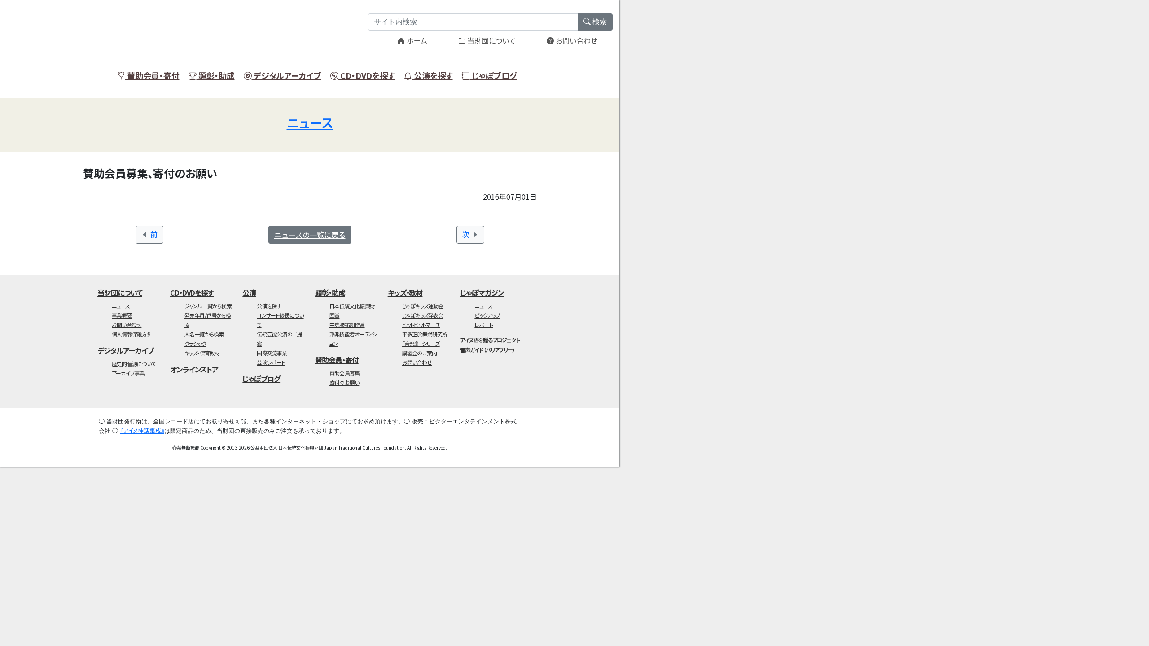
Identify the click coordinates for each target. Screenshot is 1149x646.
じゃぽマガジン (482, 292)
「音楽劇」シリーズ (421, 343)
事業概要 (122, 315)
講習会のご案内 (419, 353)
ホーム (416, 40)
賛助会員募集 (344, 373)
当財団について (490, 40)
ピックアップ (487, 315)
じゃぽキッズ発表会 (422, 315)
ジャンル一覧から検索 (208, 306)
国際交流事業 (272, 353)
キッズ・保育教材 (202, 353)
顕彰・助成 (216, 75)
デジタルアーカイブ (286, 75)
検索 (599, 22)
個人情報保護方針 (132, 334)
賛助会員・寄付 (152, 75)
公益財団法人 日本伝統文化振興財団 (117, 26)
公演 (249, 292)
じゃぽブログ (493, 75)
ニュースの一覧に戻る (310, 234)
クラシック (195, 343)
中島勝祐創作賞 (347, 324)
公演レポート (271, 362)
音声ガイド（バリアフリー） (487, 350)
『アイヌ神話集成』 (142, 430)
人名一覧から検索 (204, 334)
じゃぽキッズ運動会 (422, 306)
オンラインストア (194, 369)
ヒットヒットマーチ (421, 324)
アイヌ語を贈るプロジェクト (489, 340)
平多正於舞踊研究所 (424, 334)
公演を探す (432, 75)
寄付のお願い (344, 382)
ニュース (310, 122)
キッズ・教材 (405, 292)
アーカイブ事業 (128, 373)
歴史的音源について (134, 363)
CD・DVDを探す (366, 75)
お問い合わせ (575, 40)
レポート (483, 324)
